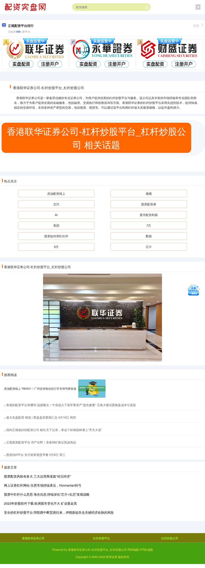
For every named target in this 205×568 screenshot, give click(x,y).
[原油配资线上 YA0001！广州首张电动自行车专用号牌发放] (92, 388)
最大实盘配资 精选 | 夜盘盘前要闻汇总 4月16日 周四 (41, 417)
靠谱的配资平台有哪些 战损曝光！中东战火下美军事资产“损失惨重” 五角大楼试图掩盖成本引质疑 (71, 405)
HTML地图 (146, 550)
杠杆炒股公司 (169, 538)
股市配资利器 (149, 215)
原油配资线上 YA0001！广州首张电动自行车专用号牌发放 (40, 388)
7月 (148, 225)
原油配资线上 (56, 193)
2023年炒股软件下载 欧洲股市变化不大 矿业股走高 (40, 503)
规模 (149, 193)
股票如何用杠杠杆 (56, 236)
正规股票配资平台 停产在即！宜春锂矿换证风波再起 (41, 442)
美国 (56, 225)
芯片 (149, 246)
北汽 (56, 204)
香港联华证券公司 (33, 538)
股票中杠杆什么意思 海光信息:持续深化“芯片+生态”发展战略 (46, 494)
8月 (56, 246)
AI (56, 215)
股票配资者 (148, 204)
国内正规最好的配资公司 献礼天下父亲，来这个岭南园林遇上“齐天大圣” (54, 430)
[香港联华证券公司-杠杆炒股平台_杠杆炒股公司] (26, 7)
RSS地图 (133, 550)
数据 (149, 236)
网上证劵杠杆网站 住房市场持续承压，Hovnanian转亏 (42, 485)
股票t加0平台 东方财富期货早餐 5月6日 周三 (35, 454)
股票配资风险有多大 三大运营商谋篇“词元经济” (37, 476)
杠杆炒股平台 (101, 538)
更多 (196, 25)
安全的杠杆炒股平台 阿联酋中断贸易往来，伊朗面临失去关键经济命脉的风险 (59, 512)
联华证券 (111, 557)
